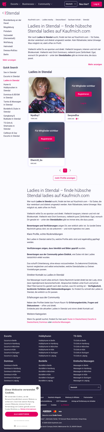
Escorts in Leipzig (11, 356)
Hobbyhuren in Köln (46, 350)
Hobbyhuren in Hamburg (48, 344)
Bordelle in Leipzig (46, 381)
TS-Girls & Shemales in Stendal (9, 126)
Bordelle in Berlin (45, 365)
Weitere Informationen (28, 409)
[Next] (70, 170)
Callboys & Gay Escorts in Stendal (12, 134)
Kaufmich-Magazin (54, 397)
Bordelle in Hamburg (47, 368)
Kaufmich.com (34, 20)
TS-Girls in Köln (79, 350)
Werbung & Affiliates (72, 397)
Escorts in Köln (10, 350)
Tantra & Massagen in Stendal (12, 103)
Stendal (86, 20)
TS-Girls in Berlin (79, 340)
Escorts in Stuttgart (11, 353)
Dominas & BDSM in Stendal (12, 96)
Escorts (14, 4)
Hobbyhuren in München (48, 347)
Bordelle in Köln (45, 375)
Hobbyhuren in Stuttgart (48, 353)
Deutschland (61, 20)
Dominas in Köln (10, 375)
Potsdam (8, 31)
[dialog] (22, 407)
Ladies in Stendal (11, 80)
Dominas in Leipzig (11, 381)
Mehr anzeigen (9, 60)
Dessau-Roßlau (10, 50)
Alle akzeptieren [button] (21, 414)
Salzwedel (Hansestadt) (9, 37)
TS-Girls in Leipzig (80, 356)
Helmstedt (8, 46)
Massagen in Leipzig (81, 381)
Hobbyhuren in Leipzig (47, 356)
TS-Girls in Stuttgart (81, 353)
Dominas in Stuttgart (12, 378)
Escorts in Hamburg (12, 344)
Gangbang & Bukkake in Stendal (12, 117)
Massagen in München (82, 371)
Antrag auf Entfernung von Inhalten (83, 401)
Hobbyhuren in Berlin (47, 340)
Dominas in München (12, 371)
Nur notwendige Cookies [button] (21, 420)
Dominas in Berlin (11, 365)
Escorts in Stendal (12, 76)
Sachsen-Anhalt (74, 20)
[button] (21, 426)
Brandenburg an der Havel (12, 21)
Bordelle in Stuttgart (46, 378)
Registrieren (83, 94)
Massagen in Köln (80, 375)
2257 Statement (61, 401)
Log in (83, 103)
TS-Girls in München (81, 347)
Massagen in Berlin (80, 365)
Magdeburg (9, 27)
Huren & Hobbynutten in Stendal (10, 87)
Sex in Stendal (10, 72)
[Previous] (60, 170)
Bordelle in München (47, 371)
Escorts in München (12, 347)
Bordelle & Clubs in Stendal (12, 110)
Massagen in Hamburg (82, 368)
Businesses (28, 4)
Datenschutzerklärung (44, 401)
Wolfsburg (8, 42)
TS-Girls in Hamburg (81, 344)
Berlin (6, 54)
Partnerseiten (88, 397)
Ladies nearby (47, 20)
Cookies (53, 405)
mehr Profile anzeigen (65, 178)
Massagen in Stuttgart (82, 378)
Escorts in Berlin (10, 340)
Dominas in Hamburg (12, 368)
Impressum (43, 405)
